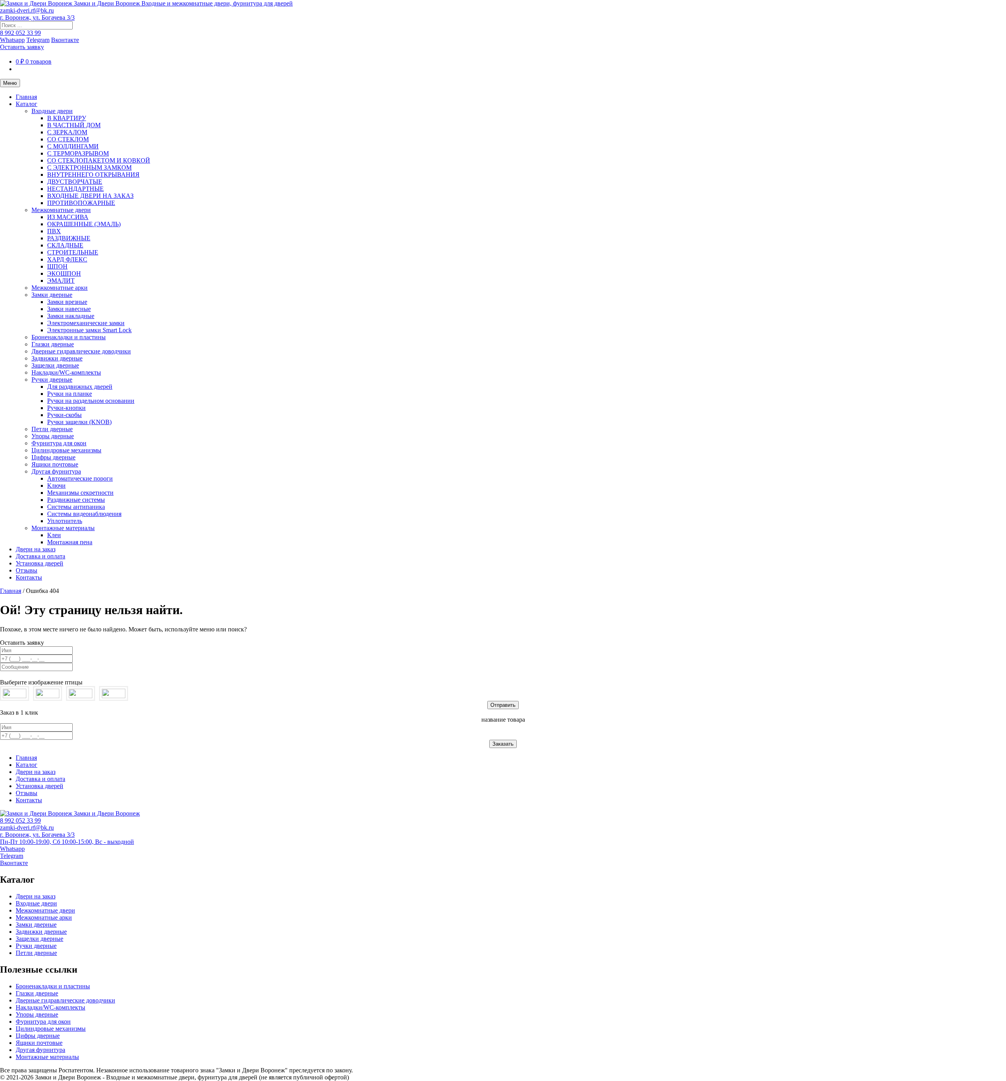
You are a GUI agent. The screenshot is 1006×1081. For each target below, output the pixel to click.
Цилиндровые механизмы (66, 450)
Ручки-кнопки (66, 407)
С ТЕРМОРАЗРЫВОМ (78, 153)
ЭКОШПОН (64, 273)
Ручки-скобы (64, 415)
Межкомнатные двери (61, 210)
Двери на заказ (35, 549)
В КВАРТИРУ (66, 118)
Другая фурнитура (56, 471)
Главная (26, 96)
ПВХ (54, 231)
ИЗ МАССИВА (67, 217)
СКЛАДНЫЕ (65, 245)
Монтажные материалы (63, 528)
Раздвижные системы (76, 499)
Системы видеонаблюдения (84, 513)
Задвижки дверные (57, 358)
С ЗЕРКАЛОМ (67, 132)
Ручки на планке (69, 393)
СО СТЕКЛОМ (68, 139)
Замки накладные (70, 316)
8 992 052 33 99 (20, 32)
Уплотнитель (64, 521)
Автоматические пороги (80, 478)
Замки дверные (51, 294)
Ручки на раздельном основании (90, 400)
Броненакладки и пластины (68, 337)
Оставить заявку (22, 47)
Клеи (54, 535)
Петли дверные (52, 429)
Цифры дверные (53, 457)
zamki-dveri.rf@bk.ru (27, 10)
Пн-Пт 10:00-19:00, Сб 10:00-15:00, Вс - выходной (67, 841)
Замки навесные (69, 308)
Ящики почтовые (54, 464)
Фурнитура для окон (58, 443)
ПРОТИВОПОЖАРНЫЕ (81, 202)
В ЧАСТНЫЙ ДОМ (74, 125)
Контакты (29, 577)
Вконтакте (65, 40)
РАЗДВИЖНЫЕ (68, 238)
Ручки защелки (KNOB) (79, 422)
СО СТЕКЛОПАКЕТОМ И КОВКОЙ (98, 160)
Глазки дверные (52, 344)
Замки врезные (67, 301)
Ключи (56, 485)
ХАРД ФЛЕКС (67, 259)
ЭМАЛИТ (61, 280)
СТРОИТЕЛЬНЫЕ (72, 252)
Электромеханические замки (86, 323)
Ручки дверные (51, 379)
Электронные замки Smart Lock (89, 330)
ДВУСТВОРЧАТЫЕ (74, 181)
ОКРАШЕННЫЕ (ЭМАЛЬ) (84, 224)
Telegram (38, 40)
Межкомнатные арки (59, 287)
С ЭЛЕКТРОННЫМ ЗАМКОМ (89, 167)
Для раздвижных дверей (79, 386)
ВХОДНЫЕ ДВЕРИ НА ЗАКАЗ (90, 195)
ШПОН (57, 266)
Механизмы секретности (80, 492)
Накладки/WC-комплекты (66, 372)
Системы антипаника (76, 506)
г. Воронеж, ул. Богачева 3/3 (37, 17)
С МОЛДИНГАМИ (73, 146)
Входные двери (52, 111)
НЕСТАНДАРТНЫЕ (75, 188)
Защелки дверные (55, 365)
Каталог (26, 104)
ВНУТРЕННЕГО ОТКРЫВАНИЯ (93, 174)
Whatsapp (12, 40)
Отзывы (26, 570)
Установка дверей (39, 563)
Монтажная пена (69, 542)
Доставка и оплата (40, 556)
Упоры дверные (52, 436)
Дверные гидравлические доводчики (81, 351)
